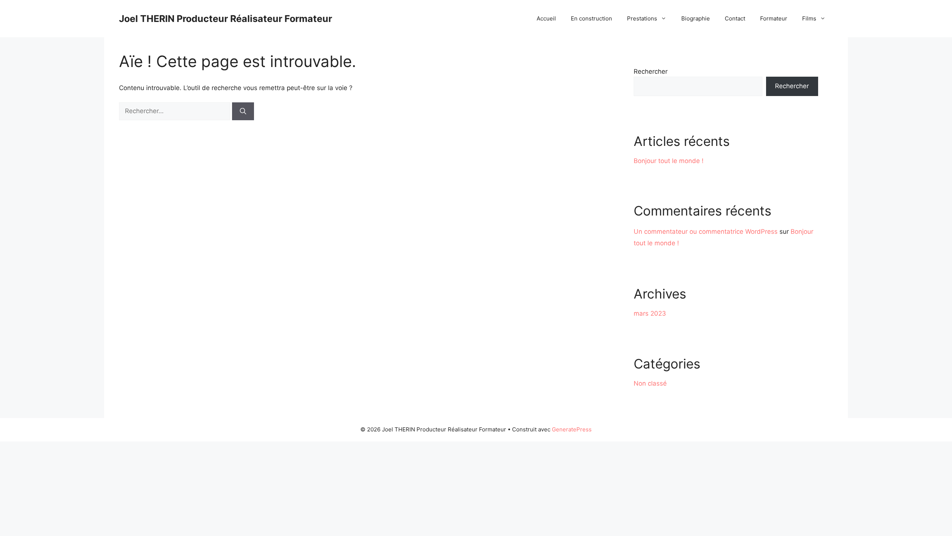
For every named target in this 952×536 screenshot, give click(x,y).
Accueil (546, 18)
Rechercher (651, 71)
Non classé (650, 383)
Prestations (642, 18)
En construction (591, 18)
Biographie (695, 18)
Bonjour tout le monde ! (669, 161)
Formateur (773, 18)
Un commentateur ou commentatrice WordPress (706, 231)
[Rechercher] (243, 111)
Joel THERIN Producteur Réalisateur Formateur (225, 18)
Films (809, 18)
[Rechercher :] (175, 111)
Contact (735, 18)
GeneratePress (572, 429)
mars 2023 (650, 313)
